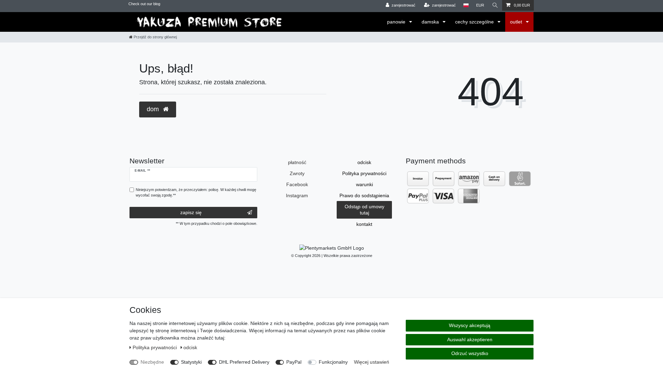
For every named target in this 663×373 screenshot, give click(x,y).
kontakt (364, 224)
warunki (364, 184)
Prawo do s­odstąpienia (364, 195)
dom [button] (154, 109)
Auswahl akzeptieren (469, 339)
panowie (397, 22)
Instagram (297, 195)
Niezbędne (152, 362)
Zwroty (297, 173)
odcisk (364, 162)
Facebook (297, 184)
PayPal (293, 362)
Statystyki (191, 362)
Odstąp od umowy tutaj (364, 210)
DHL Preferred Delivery (244, 362)
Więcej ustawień (371, 362)
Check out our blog (144, 4)
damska (431, 22)
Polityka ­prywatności (364, 173)
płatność (297, 162)
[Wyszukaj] (495, 5)
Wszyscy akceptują (469, 325)
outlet (516, 22)
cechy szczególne (475, 22)
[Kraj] (466, 5)
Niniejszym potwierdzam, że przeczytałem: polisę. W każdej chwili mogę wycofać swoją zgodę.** (196, 193)
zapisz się (191, 212)
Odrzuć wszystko (469, 353)
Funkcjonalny (333, 362)
